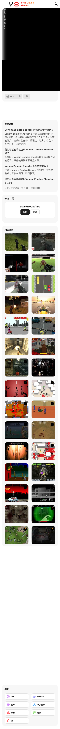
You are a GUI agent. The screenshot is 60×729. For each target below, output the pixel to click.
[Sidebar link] (4, 4)
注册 (25, 212)
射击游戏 (15, 188)
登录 (35, 212)
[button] (9, 183)
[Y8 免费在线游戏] (14, 4)
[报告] (26, 96)
